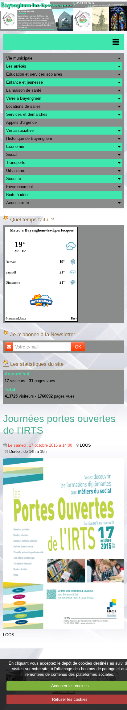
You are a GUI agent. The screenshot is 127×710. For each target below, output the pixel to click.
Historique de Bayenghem (29, 138)
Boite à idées (18, 194)
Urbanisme (15, 170)
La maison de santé (23, 90)
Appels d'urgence (21, 122)
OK (78, 347)
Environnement (19, 186)
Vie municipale (19, 58)
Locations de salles (23, 106)
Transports (15, 162)
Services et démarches (26, 114)
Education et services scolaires (34, 74)
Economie (15, 146)
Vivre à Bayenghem (23, 98)
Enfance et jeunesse (24, 82)
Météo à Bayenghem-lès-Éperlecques (42, 230)
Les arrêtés (16, 66)
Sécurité (13, 178)
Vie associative (20, 130)
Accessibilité (17, 202)
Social (11, 154)
